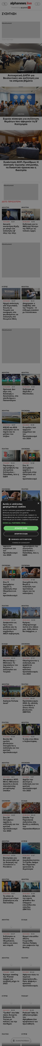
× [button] (38, 503)
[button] (21, 523)
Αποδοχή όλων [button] (21, 528)
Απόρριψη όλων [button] (21, 534)
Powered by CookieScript (21, 543)
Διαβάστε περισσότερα (30, 519)
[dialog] (21, 523)
